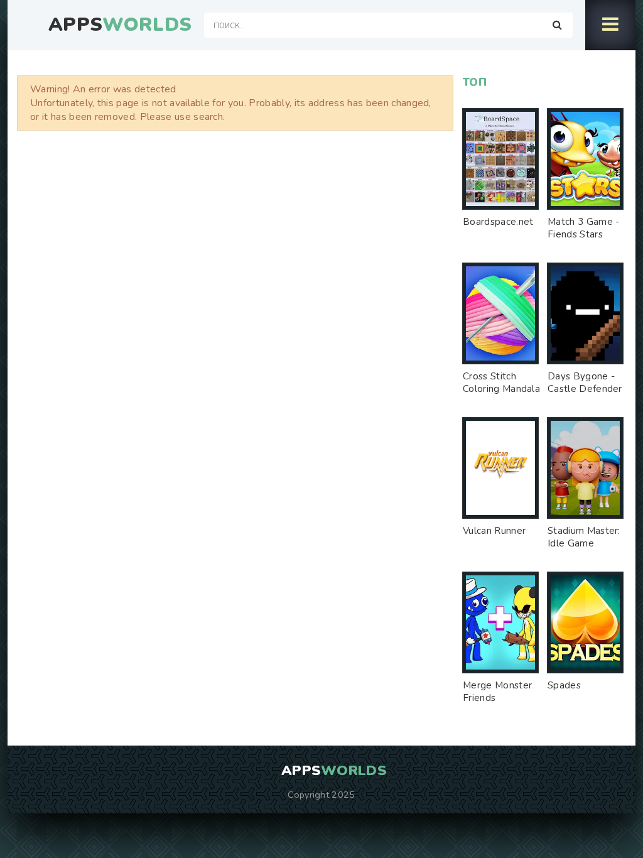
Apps (120, 25)
